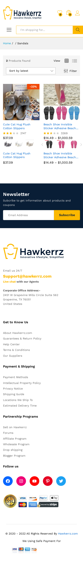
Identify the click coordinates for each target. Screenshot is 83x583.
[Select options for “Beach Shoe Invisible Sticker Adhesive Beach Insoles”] (55, 117)
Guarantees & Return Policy (22, 338)
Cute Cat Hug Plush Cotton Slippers (16, 126)
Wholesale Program (16, 444)
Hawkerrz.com (68, 533)
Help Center (11, 344)
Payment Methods (15, 377)
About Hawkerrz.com (17, 332)
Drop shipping (12, 449)
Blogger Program (14, 455)
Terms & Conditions (16, 349)
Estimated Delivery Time (20, 405)
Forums (8, 432)
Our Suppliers (12, 355)
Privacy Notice (13, 388)
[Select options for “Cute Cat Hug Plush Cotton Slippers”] (14, 117)
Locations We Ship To (18, 400)
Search (78, 30)
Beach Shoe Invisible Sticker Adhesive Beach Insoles (60, 126)
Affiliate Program (14, 438)
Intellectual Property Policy (22, 383)
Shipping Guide (13, 394)
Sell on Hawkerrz (15, 427)
